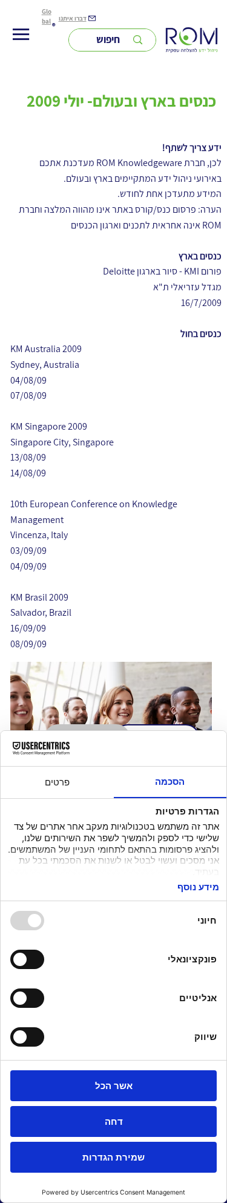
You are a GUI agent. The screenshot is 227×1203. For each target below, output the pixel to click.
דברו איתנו (73, 18)
